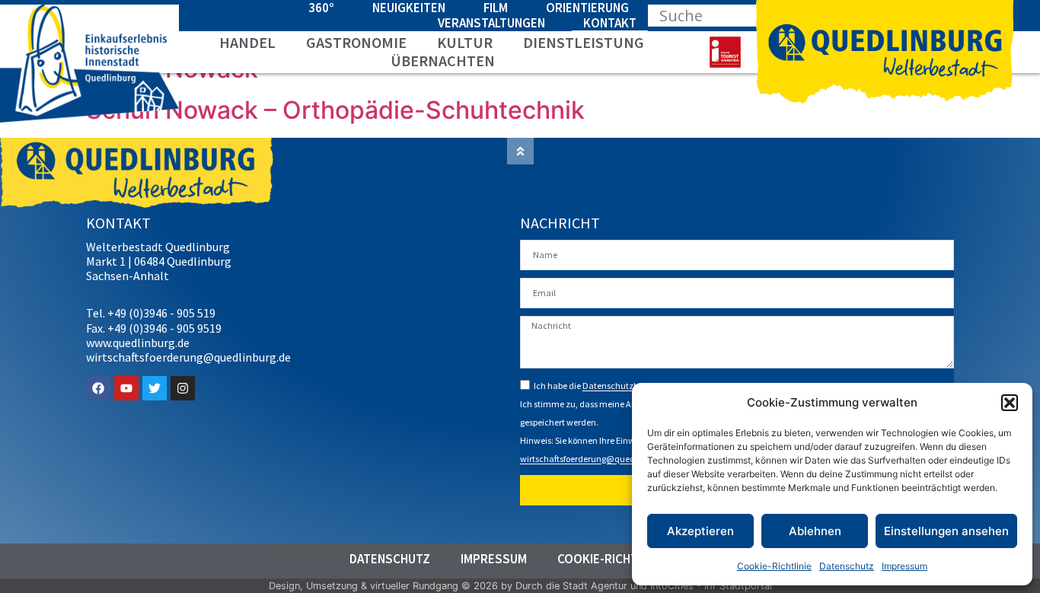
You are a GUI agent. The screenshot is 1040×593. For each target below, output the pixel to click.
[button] (1009, 402)
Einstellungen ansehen (946, 531)
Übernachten (443, 61)
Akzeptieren (700, 531)
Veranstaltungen (491, 22)
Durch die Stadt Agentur (571, 585)
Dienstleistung (583, 42)
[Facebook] (98, 388)
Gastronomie (356, 42)
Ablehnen (815, 531)
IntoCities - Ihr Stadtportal (711, 585)
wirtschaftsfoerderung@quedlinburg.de (597, 459)
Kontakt (609, 22)
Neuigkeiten (408, 7)
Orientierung (587, 7)
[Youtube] (126, 388)
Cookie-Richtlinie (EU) (624, 558)
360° (321, 7)
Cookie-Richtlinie (774, 566)
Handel (247, 42)
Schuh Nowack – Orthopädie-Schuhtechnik (335, 110)
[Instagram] (183, 388)
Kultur (465, 42)
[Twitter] (154, 388)
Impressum (904, 566)
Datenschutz (846, 566)
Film (495, 7)
